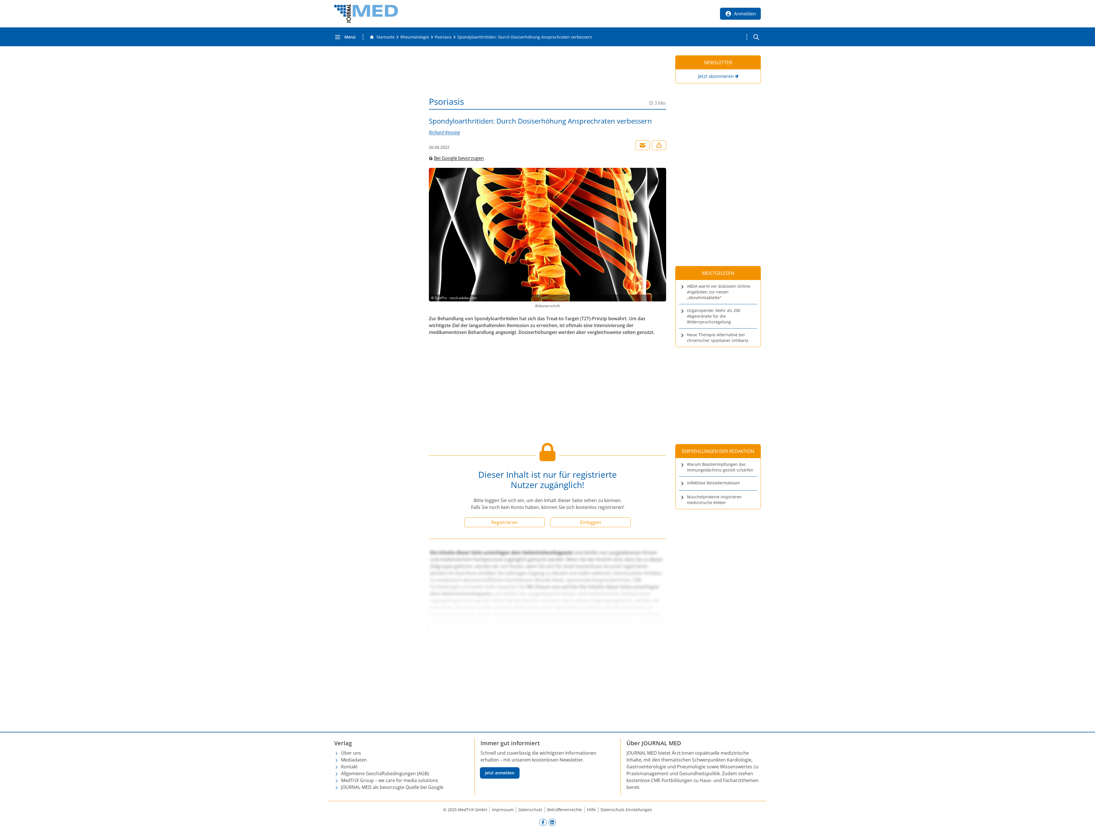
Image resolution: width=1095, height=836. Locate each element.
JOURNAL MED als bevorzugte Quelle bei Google (392, 787)
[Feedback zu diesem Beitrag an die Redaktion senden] (659, 145)
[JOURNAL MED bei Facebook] (543, 822)
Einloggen (590, 522)
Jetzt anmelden (499, 772)
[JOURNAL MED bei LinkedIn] (552, 822)
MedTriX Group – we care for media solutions (389, 780)
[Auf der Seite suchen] (756, 37)
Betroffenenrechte (564, 809)
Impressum (503, 809)
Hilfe (591, 809)
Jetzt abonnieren (716, 76)
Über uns (351, 753)
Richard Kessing (444, 132)
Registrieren (504, 522)
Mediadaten (354, 760)
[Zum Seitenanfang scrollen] (1085, 826)
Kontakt (349, 767)
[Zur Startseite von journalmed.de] (366, 13)
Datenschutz (530, 809)
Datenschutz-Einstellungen (626, 809)
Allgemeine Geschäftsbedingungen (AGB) (385, 773)
